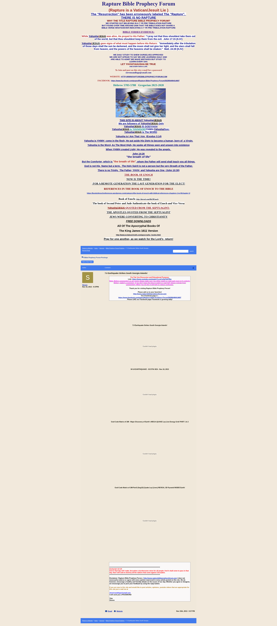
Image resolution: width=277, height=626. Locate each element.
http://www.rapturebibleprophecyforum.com (149, 294)
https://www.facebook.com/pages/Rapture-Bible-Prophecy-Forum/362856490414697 (149, 297)
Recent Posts (86, 250)
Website (120, 611)
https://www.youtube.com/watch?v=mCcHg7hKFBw (152, 279)
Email (110, 611)
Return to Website (87, 248)
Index (96, 248)
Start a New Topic (87, 262)
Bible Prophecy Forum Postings (115, 248)
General (101, 248)
